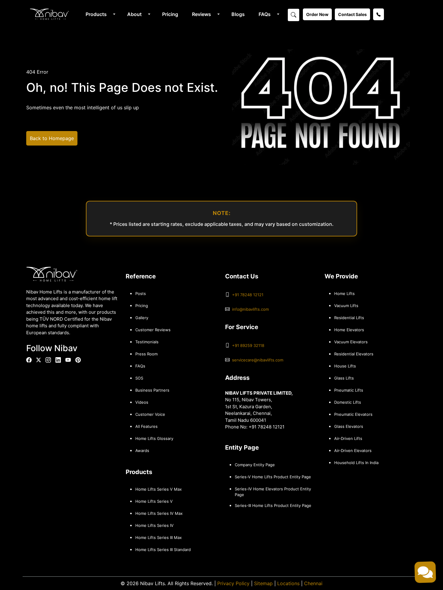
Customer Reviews (153, 329)
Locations (288, 583)
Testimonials (147, 341)
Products (96, 14)
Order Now (317, 14)
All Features (146, 426)
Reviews (201, 14)
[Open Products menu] (114, 14)
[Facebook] (29, 360)
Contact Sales (352, 14)
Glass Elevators (348, 426)
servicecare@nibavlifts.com (257, 360)
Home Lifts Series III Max (158, 537)
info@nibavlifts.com (250, 309)
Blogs (238, 14)
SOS (139, 378)
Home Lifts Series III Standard (163, 549)
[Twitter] (38, 360)
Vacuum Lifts (346, 305)
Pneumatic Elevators (353, 414)
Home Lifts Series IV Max (159, 513)
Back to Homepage (52, 138)
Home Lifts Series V (154, 501)
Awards (142, 450)
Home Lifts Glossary (154, 438)
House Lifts (345, 366)
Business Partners (152, 390)
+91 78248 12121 (247, 294)
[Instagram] (48, 360)
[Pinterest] (78, 360)
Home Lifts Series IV (154, 525)
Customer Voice (150, 414)
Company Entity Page (255, 464)
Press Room (146, 353)
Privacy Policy (233, 583)
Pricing (170, 14)
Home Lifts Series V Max (158, 489)
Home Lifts (344, 293)
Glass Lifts (344, 378)
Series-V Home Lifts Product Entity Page (273, 476)
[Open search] (293, 14)
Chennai (313, 583)
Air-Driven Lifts (348, 438)
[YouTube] (68, 360)
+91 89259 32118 (248, 345)
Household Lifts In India (356, 462)
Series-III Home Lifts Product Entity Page (273, 505)
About (134, 14)
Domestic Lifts (347, 402)
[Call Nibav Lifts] (378, 14)
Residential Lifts (349, 317)
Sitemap (263, 583)
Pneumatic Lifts (348, 390)
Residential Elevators (353, 353)
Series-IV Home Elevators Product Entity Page (273, 491)
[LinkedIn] (58, 360)
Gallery (141, 317)
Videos (141, 402)
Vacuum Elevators (351, 341)
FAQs (265, 14)
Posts (140, 293)
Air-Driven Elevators (353, 450)
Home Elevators (349, 329)
